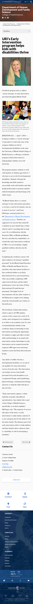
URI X (20, 580)
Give (25, 507)
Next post (25, 442)
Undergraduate (9, 555)
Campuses (7, 526)
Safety (6, 528)
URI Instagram (12, 580)
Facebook (3, 17)
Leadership (8, 517)
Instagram (5, 17)
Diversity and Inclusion (11, 520)
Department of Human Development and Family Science (16, 9)
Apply (24, 496)
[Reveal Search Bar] (31, 1)
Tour (8, 507)
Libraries (7, 563)
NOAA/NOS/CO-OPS (16, 576)
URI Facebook (4, 580)
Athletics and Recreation (11, 542)
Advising (7, 561)
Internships (8, 566)
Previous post (9, 442)
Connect (8, 496)
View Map (5, 464)
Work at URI (5, 596)
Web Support (27, 596)
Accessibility (20, 596)
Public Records (12, 596)
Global (6, 523)
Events (6, 547)
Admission (16, 480)
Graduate (7, 558)
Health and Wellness (10, 545)
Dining (6, 539)
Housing (7, 536)
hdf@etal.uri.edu (7, 467)
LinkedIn (8, 17)
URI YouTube (28, 580)
